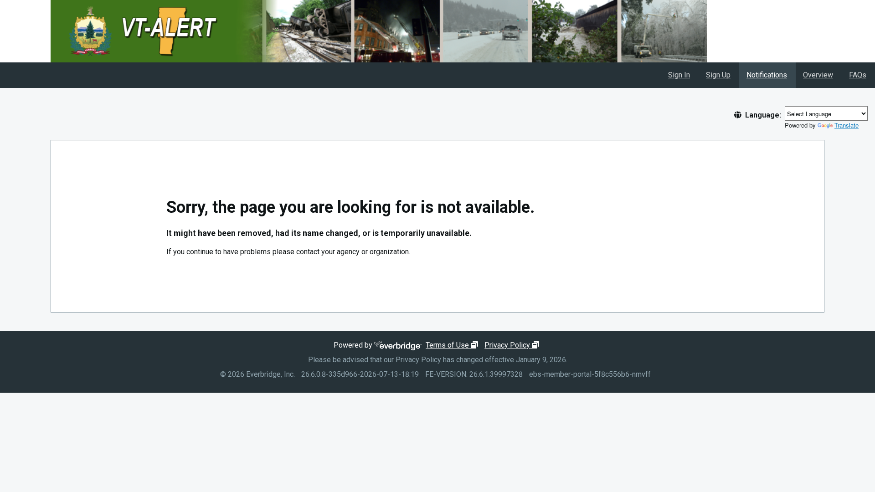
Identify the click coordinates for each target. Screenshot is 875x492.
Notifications (766, 75)
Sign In (679, 75)
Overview (818, 75)
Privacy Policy (512, 345)
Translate (846, 125)
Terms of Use (453, 345)
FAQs (857, 75)
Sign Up (718, 75)
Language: (763, 115)
